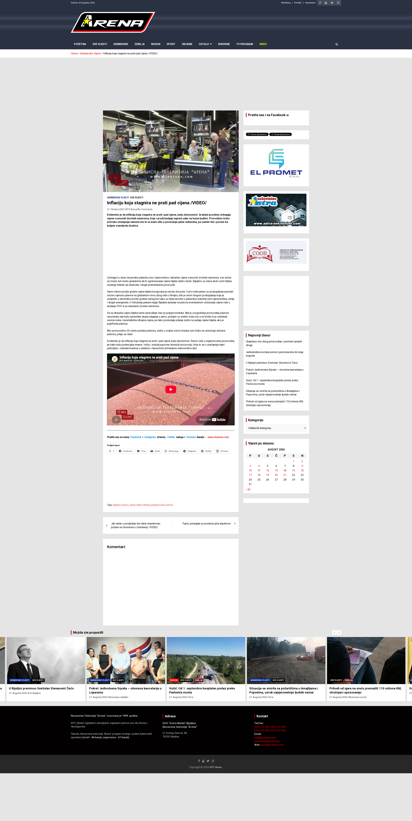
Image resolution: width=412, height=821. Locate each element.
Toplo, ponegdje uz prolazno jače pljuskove (206, 523)
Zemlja (140, 44)
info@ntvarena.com (265, 737)
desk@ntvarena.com (272, 744)
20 (276, 475)
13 (276, 470)
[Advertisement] (206, 81)
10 (250, 470)
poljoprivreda (157, 505)
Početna (80, 44)
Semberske (120, 44)
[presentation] (334, 632)
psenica (169, 505)
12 (267, 470)
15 (293, 470)
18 (259, 475)
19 (267, 475)
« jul (248, 489)
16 (302, 470)
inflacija (146, 505)
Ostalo (204, 44)
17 (250, 475)
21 (284, 475)
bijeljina (117, 505)
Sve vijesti (136, 197)
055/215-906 (278, 730)
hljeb (138, 505)
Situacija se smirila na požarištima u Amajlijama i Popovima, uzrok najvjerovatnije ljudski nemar (203, 690)
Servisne (224, 44)
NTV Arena (131, 209)
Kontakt (297, 2)
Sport (171, 44)
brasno (125, 505)
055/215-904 (278, 726)
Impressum (310, 2)
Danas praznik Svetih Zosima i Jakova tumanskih (363, 688)
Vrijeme (187, 44)
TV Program (244, 44)
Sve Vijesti (100, 44)
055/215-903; (262, 726)
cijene (133, 505)
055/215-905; (262, 730)
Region (155, 44)
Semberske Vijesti (118, 197)
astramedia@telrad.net (267, 741)
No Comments (145, 209)
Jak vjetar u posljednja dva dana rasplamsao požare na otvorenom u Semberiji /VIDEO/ (135, 525)
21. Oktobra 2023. (116, 209)
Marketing (285, 2)
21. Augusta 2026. (18, 697)
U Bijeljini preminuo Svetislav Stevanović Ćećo (272, 362)
